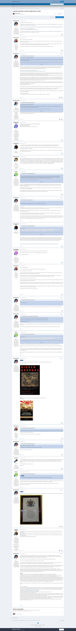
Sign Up (62, 1)
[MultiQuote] (20, 34)
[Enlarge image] (26, 410)
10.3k (16, 44)
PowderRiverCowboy (16, 144)
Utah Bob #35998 (16, 530)
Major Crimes (16, 37)
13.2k (16, 27)
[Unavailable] (31, 509)
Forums (13, 6)
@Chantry (21, 360)
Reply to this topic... (20, 614)
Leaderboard (32, 6)
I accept (62, 629)
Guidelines (20, 6)
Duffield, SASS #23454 (16, 123)
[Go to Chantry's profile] (16, 174)
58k (16, 163)
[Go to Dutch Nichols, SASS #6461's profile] (16, 253)
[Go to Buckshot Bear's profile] (14, 14)
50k (16, 537)
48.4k (16, 107)
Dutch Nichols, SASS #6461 (16, 250)
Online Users (27, 6)
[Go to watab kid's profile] (16, 460)
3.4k (16, 231)
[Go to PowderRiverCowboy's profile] (16, 147)
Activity (17, 4)
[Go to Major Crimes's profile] (16, 40)
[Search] (63, 4)
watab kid (16, 457)
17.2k (16, 464)
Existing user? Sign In (56, 1)
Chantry (16, 171)
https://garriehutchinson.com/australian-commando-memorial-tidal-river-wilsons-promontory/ (33, 71)
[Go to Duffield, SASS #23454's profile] (16, 126)
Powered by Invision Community (38, 626)
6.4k (16, 178)
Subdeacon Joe (16, 156)
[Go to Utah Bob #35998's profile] (16, 533)
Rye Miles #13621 (16, 100)
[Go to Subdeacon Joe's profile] (16, 159)
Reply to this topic (59, 17)
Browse (14, 4)
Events (17, 6)
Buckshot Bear (18, 13)
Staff (23, 6)
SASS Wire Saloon (22, 14)
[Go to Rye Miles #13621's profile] (16, 103)
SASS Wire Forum (16, 1)
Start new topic (52, 17)
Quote (23, 34)
